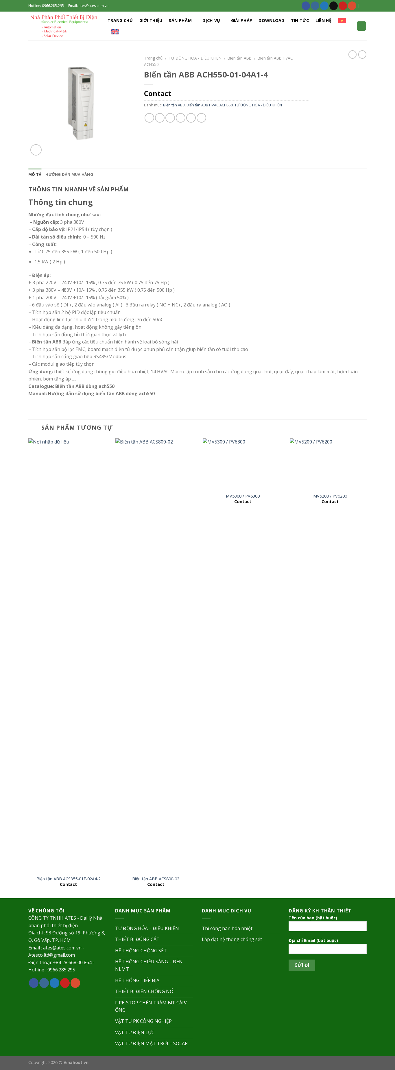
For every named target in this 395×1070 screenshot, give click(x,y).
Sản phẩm (180, 20)
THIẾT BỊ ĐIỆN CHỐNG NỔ (144, 991)
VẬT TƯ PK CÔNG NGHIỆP (143, 1021)
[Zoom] (36, 150)
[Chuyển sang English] (115, 31)
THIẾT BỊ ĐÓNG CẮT (137, 939)
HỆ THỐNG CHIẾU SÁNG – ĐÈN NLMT (149, 965)
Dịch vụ (211, 20)
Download (271, 20)
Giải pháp (241, 20)
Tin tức (300, 20)
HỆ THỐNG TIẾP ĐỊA (137, 980)
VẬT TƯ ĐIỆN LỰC (134, 1032)
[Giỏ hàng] (361, 26)
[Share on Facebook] (149, 118)
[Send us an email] (333, 5)
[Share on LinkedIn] (201, 118)
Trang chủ (120, 20)
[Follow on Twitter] (324, 5)
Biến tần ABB (240, 58)
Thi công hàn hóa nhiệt (227, 928)
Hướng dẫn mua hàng (69, 174)
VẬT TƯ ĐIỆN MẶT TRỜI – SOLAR (151, 1043)
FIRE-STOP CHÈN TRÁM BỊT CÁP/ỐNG (151, 1006)
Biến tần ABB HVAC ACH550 (210, 105)
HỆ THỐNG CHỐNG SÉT (141, 950)
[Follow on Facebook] (306, 5)
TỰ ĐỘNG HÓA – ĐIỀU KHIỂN (147, 928)
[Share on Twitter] (160, 118)
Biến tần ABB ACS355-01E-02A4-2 (68, 878)
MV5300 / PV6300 (243, 496)
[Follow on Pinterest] (343, 5)
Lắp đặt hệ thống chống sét (232, 939)
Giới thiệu (151, 20)
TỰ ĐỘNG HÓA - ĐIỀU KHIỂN (195, 58)
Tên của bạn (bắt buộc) (313, 918)
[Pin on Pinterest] (180, 118)
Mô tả (34, 174)
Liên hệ (323, 20)
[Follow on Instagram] (315, 5)
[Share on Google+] (191, 118)
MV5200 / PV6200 (330, 496)
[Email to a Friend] (170, 118)
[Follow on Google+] (352, 5)
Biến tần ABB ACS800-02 (155, 878)
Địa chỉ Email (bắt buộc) (313, 940)
